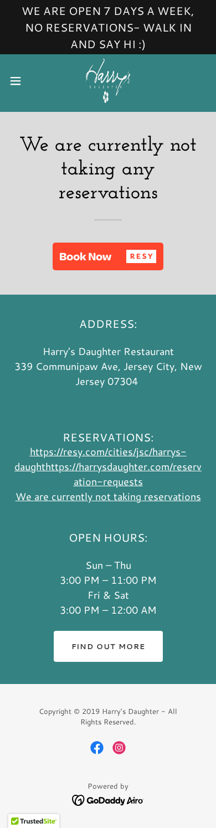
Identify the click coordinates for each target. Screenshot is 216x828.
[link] (108, 81)
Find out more (108, 646)
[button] (19, 81)
